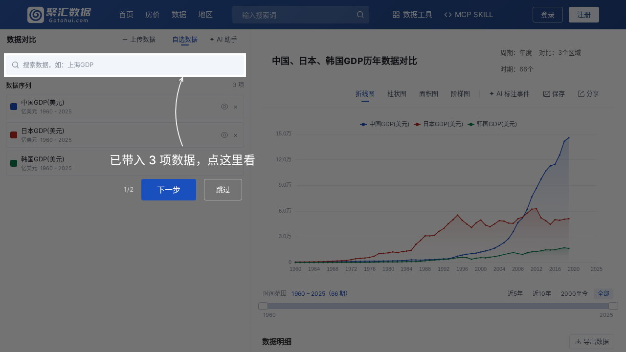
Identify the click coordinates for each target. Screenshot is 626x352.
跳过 (223, 189)
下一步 (168, 190)
